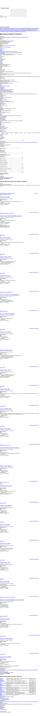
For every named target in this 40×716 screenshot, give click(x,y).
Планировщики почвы (18, 30)
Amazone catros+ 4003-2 (5, 332)
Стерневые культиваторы (13, 29)
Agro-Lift (35, 30)
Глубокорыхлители (30, 29)
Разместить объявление (4, 226)
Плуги (35, 29)
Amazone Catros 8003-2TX (6, 505)
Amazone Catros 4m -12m (6, 485)
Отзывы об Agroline (31, 701)
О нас (1, 698)
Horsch (38, 30)
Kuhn (1, 31)
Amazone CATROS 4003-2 (6, 408)
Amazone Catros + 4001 (5, 370)
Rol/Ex (10, 31)
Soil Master (13, 31)
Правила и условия (3, 701)
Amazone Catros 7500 (5, 524)
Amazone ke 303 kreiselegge (6, 638)
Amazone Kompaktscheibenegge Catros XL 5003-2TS (12, 599)
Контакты (7, 698)
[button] (20, 22)
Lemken (7, 31)
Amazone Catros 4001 (5, 196)
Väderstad (17, 31)
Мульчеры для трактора (23, 29)
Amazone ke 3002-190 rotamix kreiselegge (9, 447)
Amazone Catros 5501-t (5, 543)
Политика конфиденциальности (13, 701)
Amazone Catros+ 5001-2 (2, 691)
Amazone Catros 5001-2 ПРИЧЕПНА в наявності (11, 215)
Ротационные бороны (31, 28)
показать (2, 176)
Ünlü (20, 31)
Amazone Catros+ (1, 679)
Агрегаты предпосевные (4, 29)
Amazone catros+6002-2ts (6, 466)
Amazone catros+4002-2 (5, 428)
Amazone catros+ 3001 (5, 562)
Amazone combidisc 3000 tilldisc (7, 313)
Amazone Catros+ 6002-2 (5, 656)
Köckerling (4, 31)
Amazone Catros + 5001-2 (5, 256)
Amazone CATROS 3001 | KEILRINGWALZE (9, 294)
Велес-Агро (23, 31)
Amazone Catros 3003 (5, 618)
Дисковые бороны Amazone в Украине (7, 696)
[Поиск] (18, 13)
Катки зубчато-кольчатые (9, 30)
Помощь (3, 698)
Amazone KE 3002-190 (2, 680)
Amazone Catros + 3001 (5, 275)
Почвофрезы (2, 30)
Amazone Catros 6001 (5, 581)
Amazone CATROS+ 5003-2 (6, 350)
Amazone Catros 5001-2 (5, 237)
